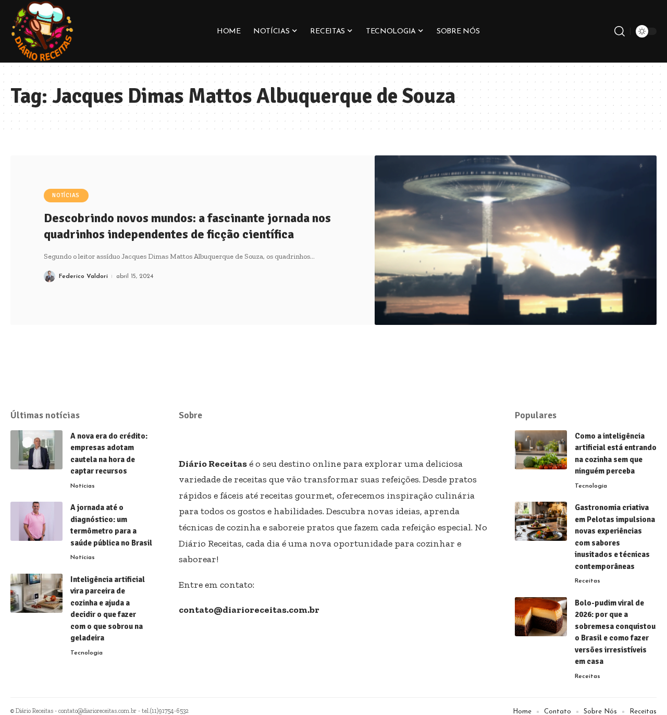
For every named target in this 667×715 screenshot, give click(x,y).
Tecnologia (86, 653)
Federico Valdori (83, 276)
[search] (619, 31)
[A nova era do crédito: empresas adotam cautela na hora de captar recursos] (36, 449)
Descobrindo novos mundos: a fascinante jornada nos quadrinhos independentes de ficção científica (187, 226)
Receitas (587, 581)
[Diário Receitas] (42, 31)
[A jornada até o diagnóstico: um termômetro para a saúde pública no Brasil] (36, 521)
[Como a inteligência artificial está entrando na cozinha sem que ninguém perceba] (541, 449)
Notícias (66, 195)
